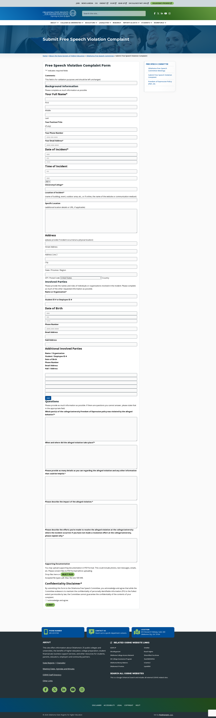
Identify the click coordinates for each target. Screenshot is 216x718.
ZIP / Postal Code (52, 278)
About (53, 22)
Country (105, 278)
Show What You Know (151, 655)
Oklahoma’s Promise (117, 666)
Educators (90, 22)
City (46, 262)
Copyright (128, 705)
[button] (57, 22)
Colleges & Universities (70, 22)
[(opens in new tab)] (165, 705)
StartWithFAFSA (149, 659)
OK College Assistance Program (121, 659)
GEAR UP (121, 3)
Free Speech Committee (157, 64)
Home (45, 56)
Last (47, 118)
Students (145, 22)
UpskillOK (147, 666)
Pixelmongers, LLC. (166, 715)
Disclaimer (96, 705)
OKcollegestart (115, 652)
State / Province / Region (55, 270)
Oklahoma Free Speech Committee (100, 56)
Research (117, 22)
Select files (67, 574)
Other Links (48, 681)
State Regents (49, 663)
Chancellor (60, 663)
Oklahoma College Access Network (122, 655)
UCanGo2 (147, 663)
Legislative (104, 22)
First (47, 102)
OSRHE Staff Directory (52, 675)
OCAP (112, 3)
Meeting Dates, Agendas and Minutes (58, 669)
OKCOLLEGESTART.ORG (138, 3)
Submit (50, 605)
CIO (96, 3)
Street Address (51, 247)
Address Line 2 (51, 254)
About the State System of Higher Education (67, 56)
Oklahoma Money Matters (119, 663)
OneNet (146, 648)
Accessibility (109, 705)
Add (48, 398)
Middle (48, 110)
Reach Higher (148, 652)
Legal (119, 705)
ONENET (103, 3)
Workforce (159, 22)
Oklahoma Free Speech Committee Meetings (157, 69)
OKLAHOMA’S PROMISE (161, 3)
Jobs (78, 3)
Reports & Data (130, 22)
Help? (138, 705)
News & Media (87, 3)
